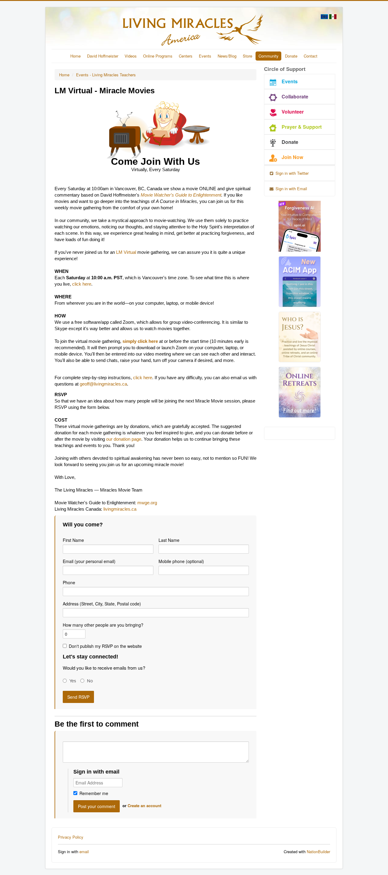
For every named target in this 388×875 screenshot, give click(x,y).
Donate (291, 56)
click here (81, 284)
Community (269, 56)
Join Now (292, 157)
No (90, 681)
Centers (185, 56)
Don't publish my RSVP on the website (105, 646)
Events (205, 56)
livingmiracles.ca (119, 509)
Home (75, 56)
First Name (73, 540)
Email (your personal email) (89, 561)
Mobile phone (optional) (181, 561)
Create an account (144, 805)
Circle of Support (285, 69)
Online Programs (157, 56)
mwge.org (147, 502)
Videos (131, 56)
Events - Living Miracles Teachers (106, 75)
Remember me (93, 793)
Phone (69, 582)
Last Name (169, 540)
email (84, 851)
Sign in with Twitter (291, 173)
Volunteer (293, 111)
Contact (310, 56)
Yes (72, 681)
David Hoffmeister (102, 56)
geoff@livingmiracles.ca (103, 384)
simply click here (140, 341)
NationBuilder (318, 851)
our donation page (123, 439)
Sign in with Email (290, 188)
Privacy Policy (70, 837)
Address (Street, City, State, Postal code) (102, 604)
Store (247, 56)
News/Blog (227, 56)
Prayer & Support (302, 126)
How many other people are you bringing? (103, 625)
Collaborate (295, 96)
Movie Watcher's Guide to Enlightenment (181, 195)
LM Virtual (126, 252)
